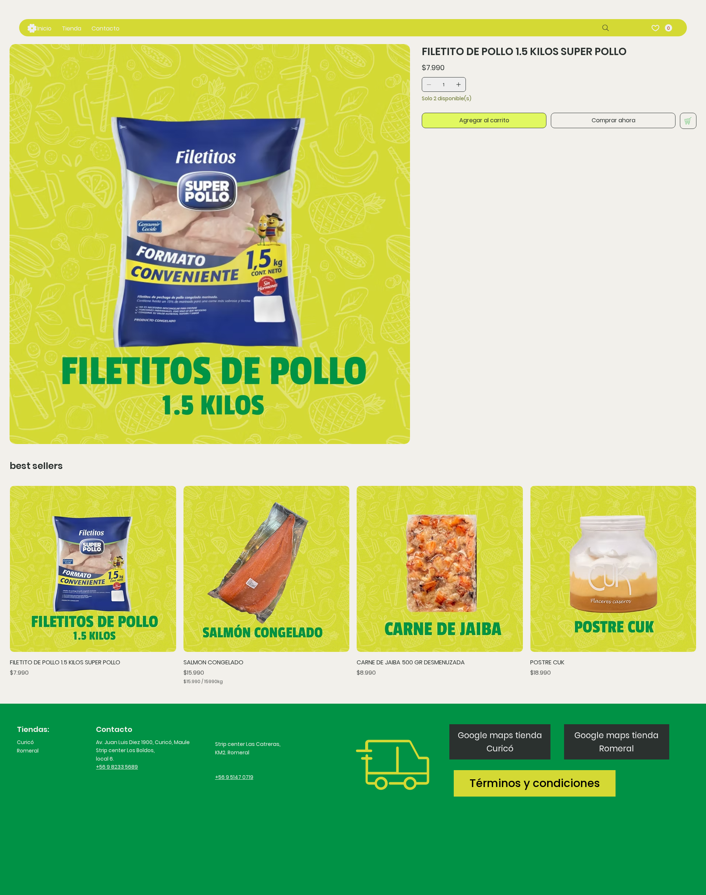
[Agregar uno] (458, 84)
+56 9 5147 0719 (234, 777)
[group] (353, 586)
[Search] (605, 28)
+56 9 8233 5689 (117, 767)
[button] (668, 28)
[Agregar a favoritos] (688, 121)
